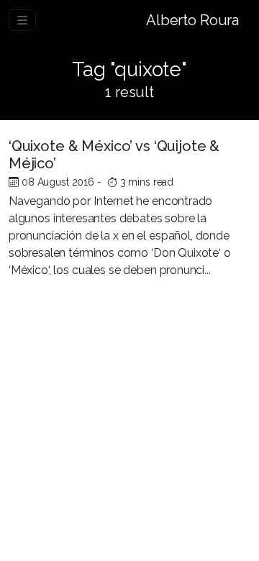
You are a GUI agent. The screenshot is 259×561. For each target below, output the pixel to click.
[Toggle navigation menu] (22, 20)
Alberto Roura (192, 20)
